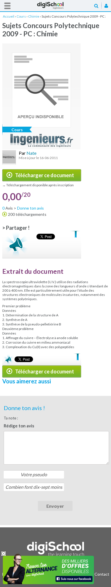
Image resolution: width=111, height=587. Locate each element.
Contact (101, 574)
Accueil (55, 5)
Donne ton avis (30, 208)
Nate (31, 153)
